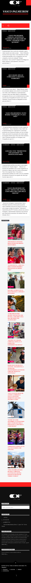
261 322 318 (6, 519)
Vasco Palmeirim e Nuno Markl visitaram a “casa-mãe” (15, 114)
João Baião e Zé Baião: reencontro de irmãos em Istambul (15, 243)
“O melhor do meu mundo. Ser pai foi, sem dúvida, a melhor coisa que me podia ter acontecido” (15, 316)
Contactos (6, 571)
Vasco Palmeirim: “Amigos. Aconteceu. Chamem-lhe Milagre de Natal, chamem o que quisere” (15, 39)
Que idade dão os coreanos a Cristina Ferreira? (15, 76)
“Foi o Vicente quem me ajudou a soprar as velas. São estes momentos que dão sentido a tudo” (15, 396)
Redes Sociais (11, 31)
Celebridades (6, 144)
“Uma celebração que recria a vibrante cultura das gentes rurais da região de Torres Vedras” (15, 473)
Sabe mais (4, 544)
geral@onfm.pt (6, 522)
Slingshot (4, 567)
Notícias (4, 31)
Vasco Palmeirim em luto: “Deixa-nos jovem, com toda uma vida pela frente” (15, 190)
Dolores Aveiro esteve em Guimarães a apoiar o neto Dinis (16, 292)
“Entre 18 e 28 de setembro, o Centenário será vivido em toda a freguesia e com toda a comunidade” (16, 423)
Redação (4, 85)
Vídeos (19, 569)
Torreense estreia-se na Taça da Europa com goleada (16, 448)
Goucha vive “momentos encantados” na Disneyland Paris (15, 152)
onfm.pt (5, 517)
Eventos (12, 569)
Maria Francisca (6, 47)
